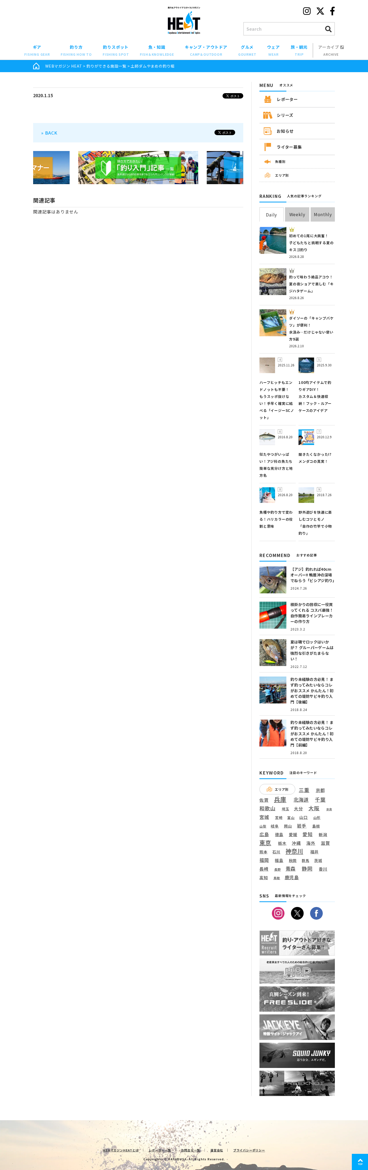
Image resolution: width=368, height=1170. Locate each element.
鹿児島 (292, 877)
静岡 (307, 868)
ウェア (273, 50)
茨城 (318, 860)
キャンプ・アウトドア (206, 50)
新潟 (323, 834)
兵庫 (280, 799)
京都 (320, 790)
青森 (291, 869)
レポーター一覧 (160, 1150)
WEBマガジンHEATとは (120, 1150)
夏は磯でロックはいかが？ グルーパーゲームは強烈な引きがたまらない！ (312, 650)
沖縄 (296, 843)
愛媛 (293, 834)
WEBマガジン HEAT (63, 66)
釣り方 (76, 50)
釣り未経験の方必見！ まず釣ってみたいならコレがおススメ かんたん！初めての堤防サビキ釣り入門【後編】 (312, 691)
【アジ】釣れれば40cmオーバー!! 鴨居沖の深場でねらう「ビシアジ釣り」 (313, 574)
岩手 (302, 826)
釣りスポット (116, 50)
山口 (303, 817)
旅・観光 (299, 50)
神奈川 (294, 850)
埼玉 (285, 809)
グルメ (247, 50)
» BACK (49, 132)
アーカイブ (329, 50)
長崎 (264, 868)
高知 (263, 877)
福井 (314, 851)
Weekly (297, 214)
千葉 (320, 800)
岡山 (288, 826)
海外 (310, 843)
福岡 (264, 860)
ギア (37, 50)
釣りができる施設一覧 (106, 66)
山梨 (262, 826)
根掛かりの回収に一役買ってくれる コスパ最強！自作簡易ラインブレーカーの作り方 (311, 613)
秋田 (293, 860)
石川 (276, 852)
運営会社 (216, 1150)
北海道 (301, 800)
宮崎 (279, 817)
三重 (304, 790)
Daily (271, 214)
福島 (279, 860)
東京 (265, 842)
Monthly (323, 214)
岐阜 (275, 826)
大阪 (314, 808)
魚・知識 (157, 50)
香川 (323, 868)
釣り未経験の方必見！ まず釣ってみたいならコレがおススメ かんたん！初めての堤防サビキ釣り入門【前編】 (312, 734)
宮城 (264, 817)
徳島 (279, 834)
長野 (277, 869)
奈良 (329, 809)
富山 (291, 817)
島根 (316, 826)
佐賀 (264, 800)
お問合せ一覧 (190, 1150)
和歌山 (267, 808)
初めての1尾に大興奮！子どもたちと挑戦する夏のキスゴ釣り (311, 242)
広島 (264, 834)
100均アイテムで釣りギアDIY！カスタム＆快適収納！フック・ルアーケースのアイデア (315, 396)
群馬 (305, 861)
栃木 (282, 843)
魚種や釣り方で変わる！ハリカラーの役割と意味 (276, 519)
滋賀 (325, 843)
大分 (298, 808)
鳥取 (276, 878)
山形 (317, 817)
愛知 (308, 834)
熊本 (263, 852)
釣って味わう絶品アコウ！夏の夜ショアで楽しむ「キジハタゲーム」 (311, 283)
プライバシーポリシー (249, 1150)
